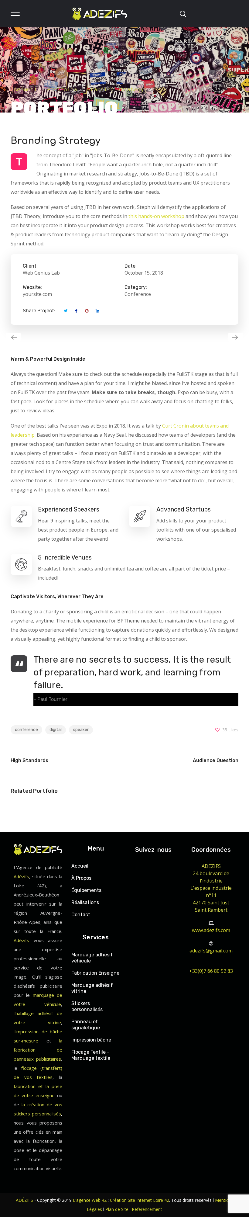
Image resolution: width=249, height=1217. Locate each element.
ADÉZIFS (24, 1200)
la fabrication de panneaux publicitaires (38, 1050)
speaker (81, 729)
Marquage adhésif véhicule (92, 958)
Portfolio (62, 89)
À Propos (81, 878)
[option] (65, 337)
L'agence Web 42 (90, 1200)
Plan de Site (116, 1209)
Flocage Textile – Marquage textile (90, 1055)
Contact (80, 914)
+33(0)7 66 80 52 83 (211, 971)
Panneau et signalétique (85, 1025)
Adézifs (21, 876)
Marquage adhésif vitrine (92, 988)
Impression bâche (91, 1040)
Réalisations (85, 902)
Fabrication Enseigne (95, 973)
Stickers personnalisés (87, 1006)
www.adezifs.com (211, 930)
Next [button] (238, 337)
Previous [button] (10, 337)
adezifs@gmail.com (211, 950)
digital (55, 729)
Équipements (86, 890)
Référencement (147, 1209)
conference (26, 729)
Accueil (25, 89)
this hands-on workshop (156, 216)
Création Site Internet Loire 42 (139, 1200)
